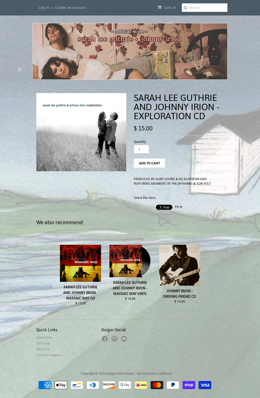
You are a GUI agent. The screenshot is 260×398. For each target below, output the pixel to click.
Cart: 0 (169, 7)
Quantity (140, 142)
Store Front (44, 337)
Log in (44, 7)
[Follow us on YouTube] (124, 340)
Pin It (178, 207)
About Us (42, 349)
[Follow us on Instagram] (115, 340)
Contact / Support (48, 355)
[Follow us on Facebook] (105, 340)
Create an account (70, 7)
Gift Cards (43, 343)
